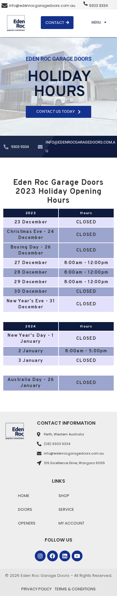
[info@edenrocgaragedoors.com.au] (5, 6)
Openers (26, 523)
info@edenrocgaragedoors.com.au (42, 5)
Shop (63, 496)
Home (23, 496)
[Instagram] (40, 556)
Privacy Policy (36, 589)
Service (66, 509)
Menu (96, 22)
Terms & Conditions (75, 589)
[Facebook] (52, 556)
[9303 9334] (85, 3)
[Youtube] (77, 556)
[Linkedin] (64, 556)
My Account (71, 523)
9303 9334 (98, 5)
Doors (25, 509)
